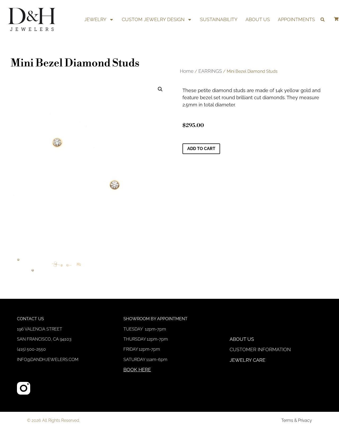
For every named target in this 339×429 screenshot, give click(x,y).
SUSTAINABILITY (219, 19)
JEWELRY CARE (247, 360)
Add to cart (201, 148)
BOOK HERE (137, 369)
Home (187, 71)
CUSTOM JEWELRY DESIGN (153, 19)
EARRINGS (210, 71)
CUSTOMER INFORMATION (260, 349)
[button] (322, 19)
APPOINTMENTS (296, 19)
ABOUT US (258, 19)
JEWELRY (95, 19)
